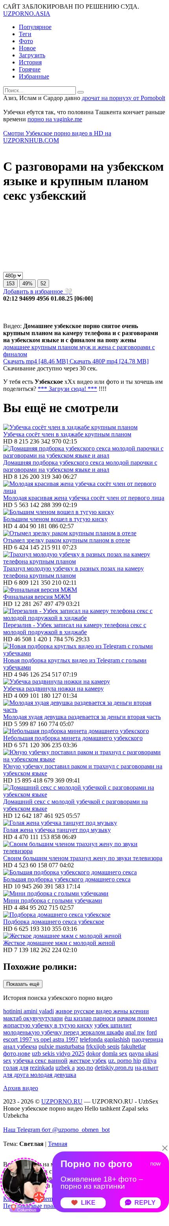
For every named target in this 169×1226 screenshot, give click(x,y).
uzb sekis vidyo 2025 (58, 1053)
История (30, 62)
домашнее (16, 347)
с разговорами (131, 347)
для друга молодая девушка (39, 1074)
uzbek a (65, 1067)
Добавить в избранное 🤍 (37, 291)
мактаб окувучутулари (33, 1018)
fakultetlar (133, 1046)
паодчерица (147, 1039)
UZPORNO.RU (62, 1101)
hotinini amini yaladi (28, 1011)
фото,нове (16, 1053)
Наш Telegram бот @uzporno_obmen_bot (56, 1129)
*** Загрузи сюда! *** (67, 388)
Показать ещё (22, 984)
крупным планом (54, 347)
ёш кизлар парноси (90, 1018)
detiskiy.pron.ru (114, 1067)
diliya (149, 1060)
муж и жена (94, 347)
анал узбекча (20, 1046)
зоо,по (84, 1067)
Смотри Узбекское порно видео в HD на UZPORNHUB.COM (57, 137)
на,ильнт (146, 1067)
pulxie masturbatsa (61, 1046)
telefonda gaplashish (105, 1039)
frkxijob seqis (102, 1046)
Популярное (35, 27)
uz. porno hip (124, 1060)
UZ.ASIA (26, 13)
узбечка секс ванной (40, 1060)
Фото (26, 41)
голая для (15, 1067)
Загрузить (32, 55)
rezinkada (42, 1067)
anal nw (135, 1032)
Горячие (29, 69)
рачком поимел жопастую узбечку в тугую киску (80, 1022)
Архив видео (20, 1088)
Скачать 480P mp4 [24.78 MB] (109, 361)
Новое (27, 48)
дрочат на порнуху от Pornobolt (123, 98)
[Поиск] (80, 92)
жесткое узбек (88, 1060)
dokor (93, 1053)
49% (27, 283)
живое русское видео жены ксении (102, 1011)
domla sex (114, 1053)
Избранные (34, 76)
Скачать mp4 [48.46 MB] (36, 361)
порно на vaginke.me (55, 119)
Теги (25, 34)
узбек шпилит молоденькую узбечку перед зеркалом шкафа (67, 1029)
